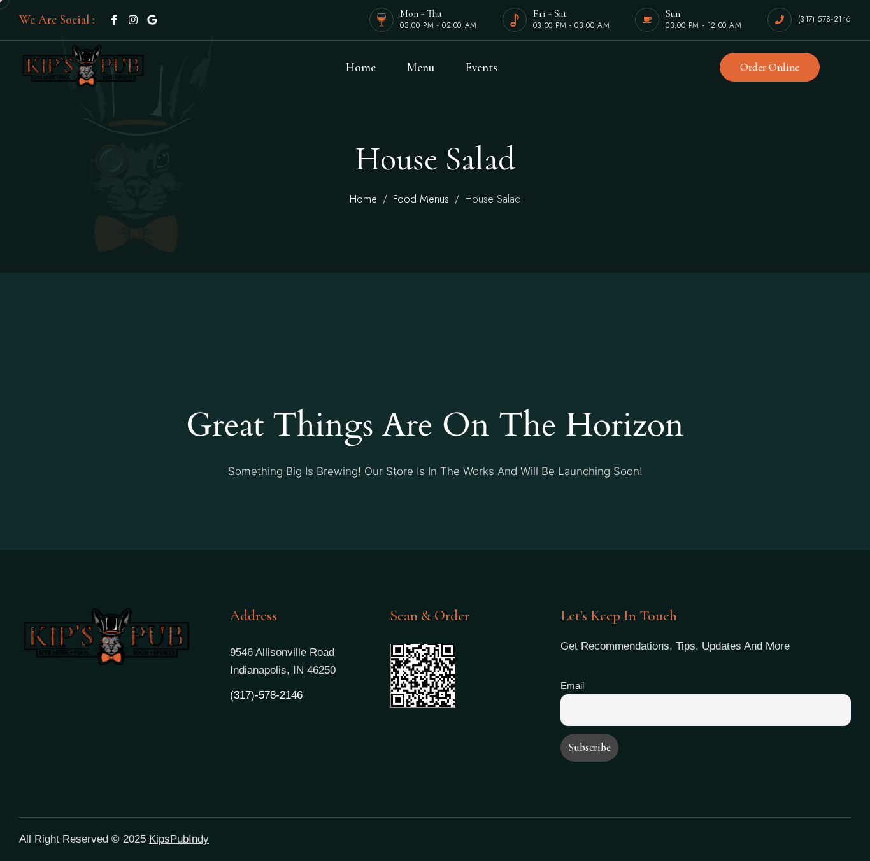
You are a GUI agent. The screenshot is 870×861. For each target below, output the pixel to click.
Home (363, 198)
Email (572, 685)
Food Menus (421, 198)
